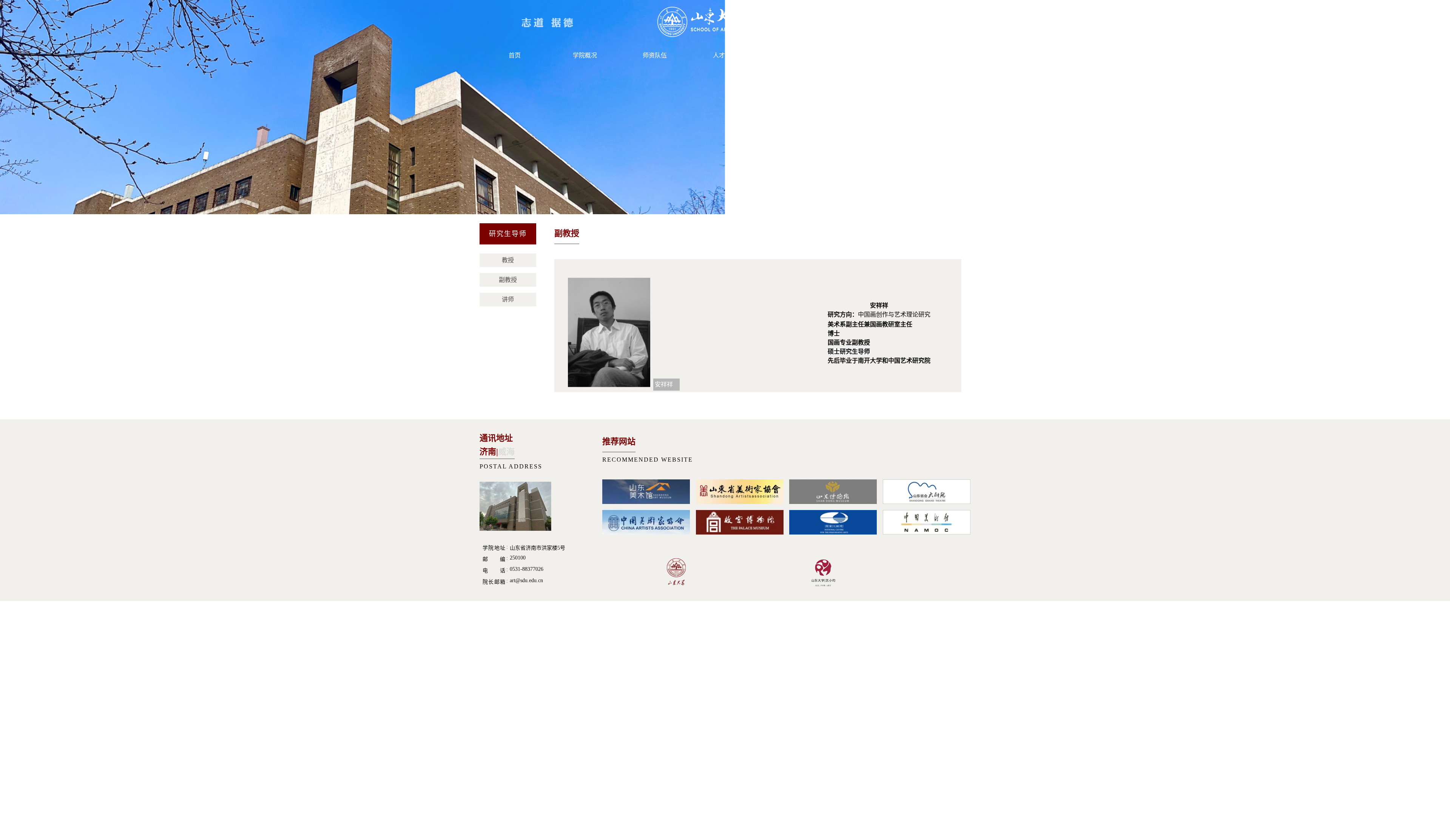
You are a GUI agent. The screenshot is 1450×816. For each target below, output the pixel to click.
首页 (515, 55)
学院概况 (585, 55)
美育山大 (935, 55)
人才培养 (725, 55)
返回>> (949, 234)
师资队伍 (655, 55)
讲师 (508, 299)
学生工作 (795, 55)
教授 (508, 260)
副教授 (508, 280)
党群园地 (865, 55)
